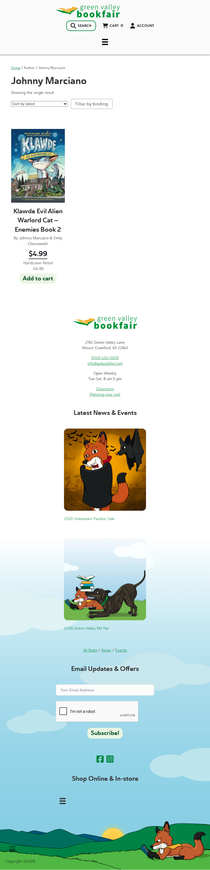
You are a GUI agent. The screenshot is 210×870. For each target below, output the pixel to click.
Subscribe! (105, 733)
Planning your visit (105, 394)
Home (15, 68)
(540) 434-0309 (105, 357)
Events (121, 650)
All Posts (90, 650)
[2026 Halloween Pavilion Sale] (105, 469)
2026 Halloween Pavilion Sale (89, 518)
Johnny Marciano (34, 238)
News (106, 650)
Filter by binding (91, 104)
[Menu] (105, 42)
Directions (105, 389)
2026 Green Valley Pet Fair (86, 628)
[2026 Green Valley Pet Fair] (105, 578)
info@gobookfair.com (105, 363)
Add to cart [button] (38, 278)
